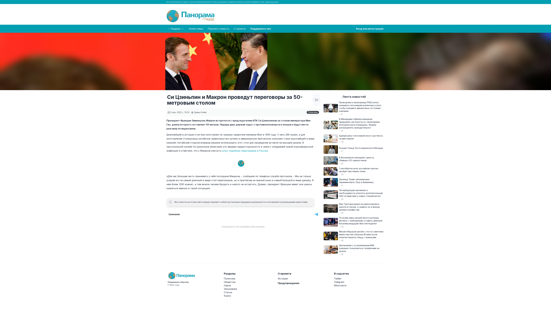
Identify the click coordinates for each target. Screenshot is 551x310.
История (283, 278)
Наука (227, 285)
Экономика (230, 288)
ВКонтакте (340, 285)
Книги (227, 295)
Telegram (339, 282)
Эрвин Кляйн (200, 112)
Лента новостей (354, 96)
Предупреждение (288, 283)
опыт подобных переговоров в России (245, 150)
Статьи (228, 292)
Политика (313, 112)
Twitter (338, 278)
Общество (230, 282)
